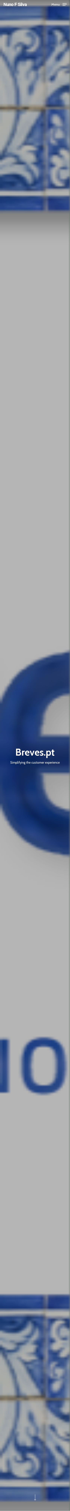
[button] (59, 4)
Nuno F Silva (15, 4)
